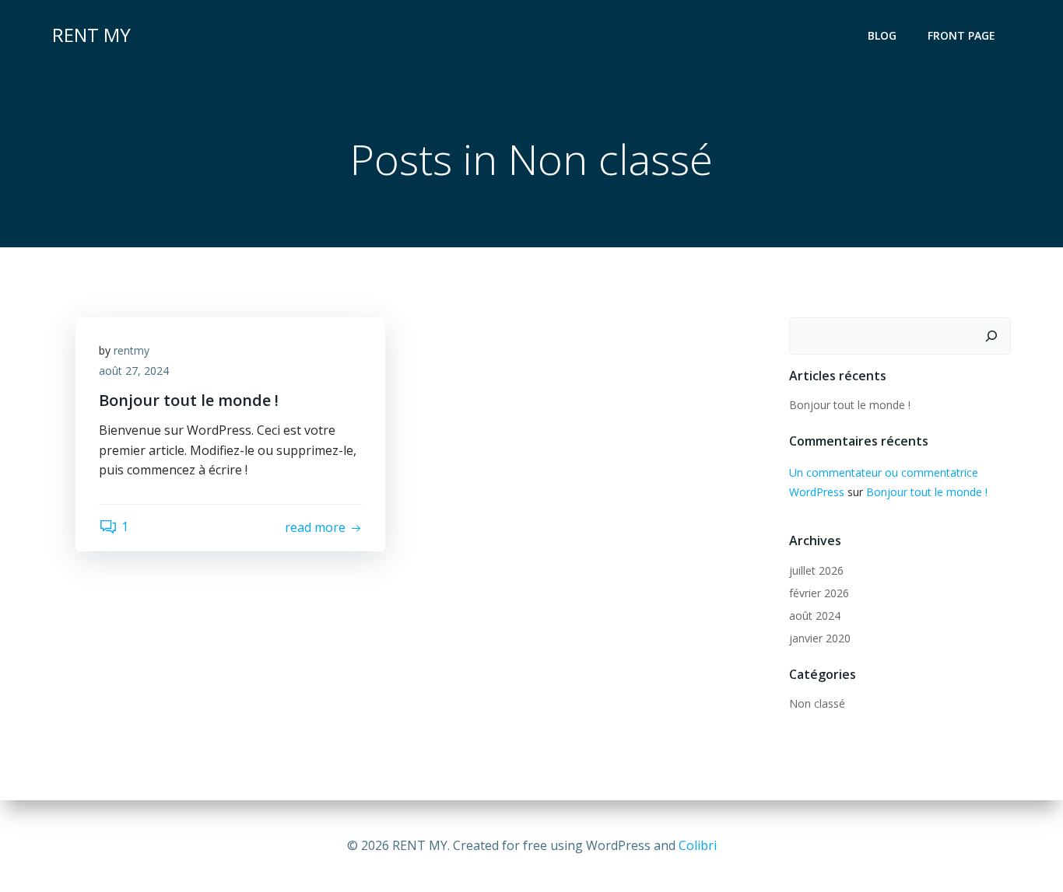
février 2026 (819, 593)
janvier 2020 (820, 638)
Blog (882, 35)
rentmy (131, 350)
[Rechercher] (991, 336)
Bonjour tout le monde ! (849, 404)
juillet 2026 (816, 570)
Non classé (817, 703)
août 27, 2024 (134, 370)
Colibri (698, 845)
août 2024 (814, 615)
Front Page (961, 35)
